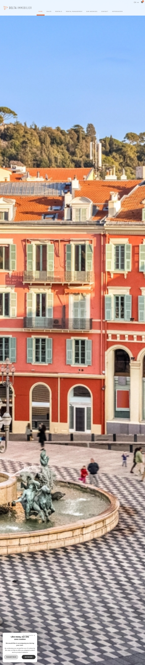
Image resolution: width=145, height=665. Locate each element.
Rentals (58, 11)
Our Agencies (91, 11)
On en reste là (28, 635)
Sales (48, 11)
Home (41, 11)
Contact (104, 11)
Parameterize (11, 657)
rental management (74, 11)
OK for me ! (29, 657)
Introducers (117, 11)
